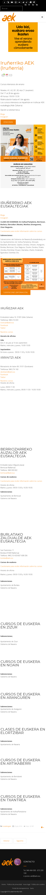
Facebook (4, 325)
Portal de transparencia (20, 888)
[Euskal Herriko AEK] (9, 16)
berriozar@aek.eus (7, 473)
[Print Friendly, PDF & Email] (6, 75)
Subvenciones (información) (15, 292)
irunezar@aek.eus (7, 322)
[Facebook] (4, 2)
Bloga (2, 114)
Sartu (32, 888)
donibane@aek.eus (7, 372)
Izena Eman (8, 122)
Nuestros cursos (6, 332)
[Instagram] (15, 2)
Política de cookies (38, 884)
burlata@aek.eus (6, 558)
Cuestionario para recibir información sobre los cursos (21, 231)
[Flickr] (19, 2)
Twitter (3, 328)
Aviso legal (26, 884)
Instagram (4, 117)
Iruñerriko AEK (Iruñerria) (17, 65)
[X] (8, 2)
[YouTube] (12, 2)
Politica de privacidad (14, 884)
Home (4, 884)
